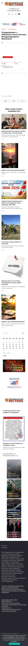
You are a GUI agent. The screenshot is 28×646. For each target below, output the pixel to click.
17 (3, 346)
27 (13, 348)
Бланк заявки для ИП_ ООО (9, 599)
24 (3, 348)
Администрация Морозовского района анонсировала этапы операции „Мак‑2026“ (11, 202)
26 (10, 348)
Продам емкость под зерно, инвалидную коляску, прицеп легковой (11, 282)
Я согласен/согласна (14, 643)
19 (9, 346)
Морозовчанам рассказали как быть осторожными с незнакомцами (13, 132)
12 (9, 344)
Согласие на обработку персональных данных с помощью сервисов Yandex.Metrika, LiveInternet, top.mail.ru (12, 587)
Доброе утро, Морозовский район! (13, 170)
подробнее (10, 637)
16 (22, 344)
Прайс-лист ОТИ (6, 608)
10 (3, 344)
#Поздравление (8, 57)
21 (16, 346)
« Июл (4, 355)
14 (16, 344)
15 (19, 344)
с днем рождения (7, 96)
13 (13, 344)
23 (23, 346)
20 (13, 346)
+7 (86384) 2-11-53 (14, 8)
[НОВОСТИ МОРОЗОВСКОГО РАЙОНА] (14, 440)
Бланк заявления (6, 601)
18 (6, 346)
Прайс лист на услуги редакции (10, 603)
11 (6, 344)
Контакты (4, 545)
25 (7, 348)
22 (19, 346)
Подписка (4, 547)
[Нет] (26, 640)
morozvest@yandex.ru (14, 10)
